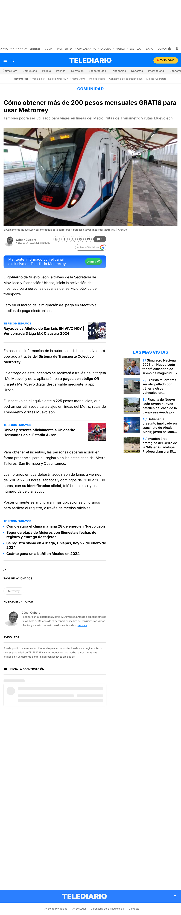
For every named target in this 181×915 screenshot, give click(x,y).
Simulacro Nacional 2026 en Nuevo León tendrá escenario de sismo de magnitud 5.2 (159, 367)
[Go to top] (175, 896)
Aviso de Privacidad (56, 908)
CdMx (48, 48)
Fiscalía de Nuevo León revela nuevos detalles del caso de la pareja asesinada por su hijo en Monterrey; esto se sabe (159, 410)
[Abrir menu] (5, 60)
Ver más (82, 625)
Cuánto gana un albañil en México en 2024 (43, 554)
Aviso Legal (79, 908)
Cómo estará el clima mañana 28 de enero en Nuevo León (55, 526)
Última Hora (10, 71)
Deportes (137, 71)
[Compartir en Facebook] (65, 239)
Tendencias (118, 71)
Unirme (91, 261)
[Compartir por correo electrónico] (88, 239)
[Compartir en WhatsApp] (57, 239)
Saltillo (135, 48)
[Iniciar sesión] (177, 48)
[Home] (90, 60)
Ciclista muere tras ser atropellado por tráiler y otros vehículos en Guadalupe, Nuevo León (159, 390)
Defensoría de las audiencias (107, 908)
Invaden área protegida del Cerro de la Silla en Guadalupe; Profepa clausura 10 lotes (159, 447)
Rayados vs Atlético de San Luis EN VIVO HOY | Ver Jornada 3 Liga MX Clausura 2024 (44, 331)
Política (60, 71)
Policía (46, 71)
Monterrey (65, 48)
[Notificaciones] (169, 48)
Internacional (156, 71)
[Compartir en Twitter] (72, 239)
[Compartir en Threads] (80, 239)
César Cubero (26, 240)
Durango (164, 48)
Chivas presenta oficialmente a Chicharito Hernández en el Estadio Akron (39, 432)
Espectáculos (97, 71)
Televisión (77, 71)
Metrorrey (14, 590)
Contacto (134, 908)
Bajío (149, 48)
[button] (90, 247)
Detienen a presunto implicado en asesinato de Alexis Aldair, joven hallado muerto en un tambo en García (159, 429)
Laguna (105, 48)
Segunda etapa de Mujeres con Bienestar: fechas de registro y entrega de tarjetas (51, 534)
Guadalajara (86, 48)
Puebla (120, 48)
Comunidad (30, 71)
